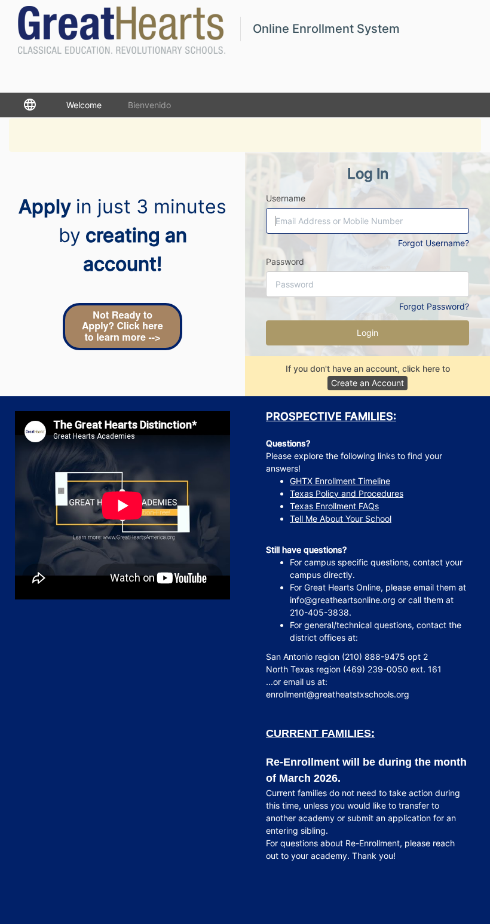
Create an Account (367, 383)
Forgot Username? (433, 243)
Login (367, 333)
